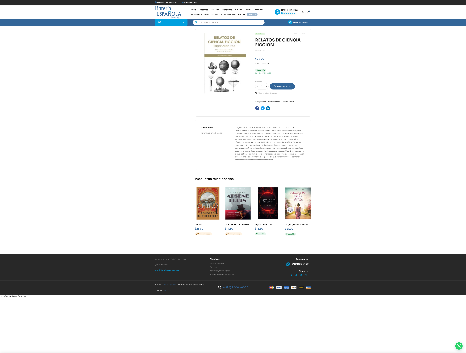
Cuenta (8, 296)
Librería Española (169, 284)
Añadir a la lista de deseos (267, 93)
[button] (459, 346)
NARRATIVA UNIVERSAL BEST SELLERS (278, 102)
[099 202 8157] (277, 12)
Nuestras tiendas (300, 22)
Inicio (2, 296)
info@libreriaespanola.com (167, 270)
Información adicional (212, 133)
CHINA (198, 224)
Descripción (207, 127)
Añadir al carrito (284, 86)
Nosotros (215, 259)
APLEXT (168, 290)
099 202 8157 (290, 10)
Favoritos (22, 296)
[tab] (212, 127)
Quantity (258, 81)
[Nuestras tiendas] (290, 22)
